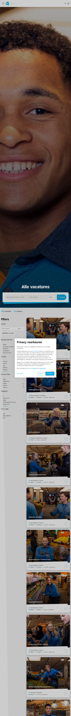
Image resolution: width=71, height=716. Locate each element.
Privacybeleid (43, 368)
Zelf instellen (20, 373)
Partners (36, 351)
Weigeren (41, 373)
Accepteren (50, 373)
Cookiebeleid (35, 368)
